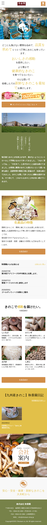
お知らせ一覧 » (40, 264)
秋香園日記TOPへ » (38, 400)
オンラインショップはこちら (23, 104)
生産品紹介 (23, 251)
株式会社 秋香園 (23, 504)
